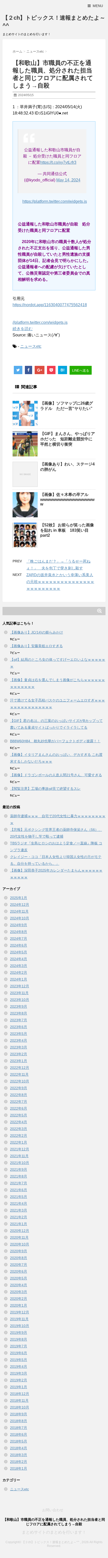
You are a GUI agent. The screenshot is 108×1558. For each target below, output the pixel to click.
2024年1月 (18, 979)
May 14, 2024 (68, 180)
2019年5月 (18, 1360)
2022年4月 (18, 1122)
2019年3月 (18, 1373)
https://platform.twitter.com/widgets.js (54, 201)
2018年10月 (19, 1407)
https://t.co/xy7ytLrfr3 (58, 162)
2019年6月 (18, 1353)
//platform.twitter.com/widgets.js (40, 322)
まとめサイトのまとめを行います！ (54, 1532)
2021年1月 (18, 1224)
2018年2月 (18, 1462)
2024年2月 (18, 972)
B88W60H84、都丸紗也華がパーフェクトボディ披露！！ (55, 741)
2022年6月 (18, 1108)
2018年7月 (18, 1428)
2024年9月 (18, 925)
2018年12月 (19, 1394)
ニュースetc (30, 346)
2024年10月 (19, 918)
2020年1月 (18, 1305)
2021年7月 (18, 1183)
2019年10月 (19, 1326)
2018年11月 (19, 1400)
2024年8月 (18, 932)
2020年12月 (19, 1231)
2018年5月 (18, 1441)
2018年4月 (18, 1448)
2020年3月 (18, 1292)
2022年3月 (18, 1129)
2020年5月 (18, 1278)
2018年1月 (18, 1468)
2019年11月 (19, 1319)
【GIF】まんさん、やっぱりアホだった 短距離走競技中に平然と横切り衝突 (67, 439)
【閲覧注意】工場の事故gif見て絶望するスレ (45, 789)
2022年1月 (18, 1142)
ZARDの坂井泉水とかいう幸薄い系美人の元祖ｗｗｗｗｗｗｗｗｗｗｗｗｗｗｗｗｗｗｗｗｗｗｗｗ (60, 582)
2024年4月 (18, 959)
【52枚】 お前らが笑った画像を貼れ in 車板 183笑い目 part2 (67, 530)
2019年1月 (18, 1387)
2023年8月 (18, 1013)
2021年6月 (18, 1190)
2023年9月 (18, 1006)
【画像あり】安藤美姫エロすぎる (36, 646)
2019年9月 (18, 1333)
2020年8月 (18, 1258)
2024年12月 (19, 905)
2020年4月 (18, 1285)
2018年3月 (18, 1455)
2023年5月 (18, 1034)
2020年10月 (19, 1244)
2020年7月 (18, 1265)
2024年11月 (19, 911)
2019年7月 (18, 1346)
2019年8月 (18, 1339)
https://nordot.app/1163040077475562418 (50, 305)
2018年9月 (18, 1414)
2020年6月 (18, 1271)
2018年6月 (18, 1434)
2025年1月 (18, 898)
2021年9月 (18, 1169)
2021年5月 (18, 1197)
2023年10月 (19, 1000)
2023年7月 (18, 1020)
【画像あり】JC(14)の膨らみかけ (36, 632)
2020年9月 (18, 1251)
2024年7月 (18, 939)
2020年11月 (19, 1237)
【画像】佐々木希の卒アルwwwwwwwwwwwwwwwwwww (67, 499)
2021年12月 (19, 1149)
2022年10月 (19, 1081)
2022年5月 (18, 1115)
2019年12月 (19, 1312)
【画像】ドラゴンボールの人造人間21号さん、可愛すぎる (56, 775)
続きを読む (23, 329)
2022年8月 (18, 1095)
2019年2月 (18, 1380)
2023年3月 (18, 1047)
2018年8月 (18, 1421)
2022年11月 (19, 1074)
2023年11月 (19, 993)
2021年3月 (18, 1210)
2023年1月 (18, 1061)
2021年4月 (18, 1203)
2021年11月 (19, 1156)
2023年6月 (18, 1027)
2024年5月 (18, 952)
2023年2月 (18, 1054)
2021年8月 (18, 1176)
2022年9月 (18, 1088)
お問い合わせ (52, 1510)
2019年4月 (18, 1367)
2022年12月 (19, 1068)
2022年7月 (18, 1102)
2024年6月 (18, 945)
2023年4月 (18, 1040)
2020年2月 (18, 1299)
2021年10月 (19, 1163)
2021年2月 (18, 1217)
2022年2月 (18, 1136)
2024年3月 (18, 966)
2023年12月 (19, 986)
